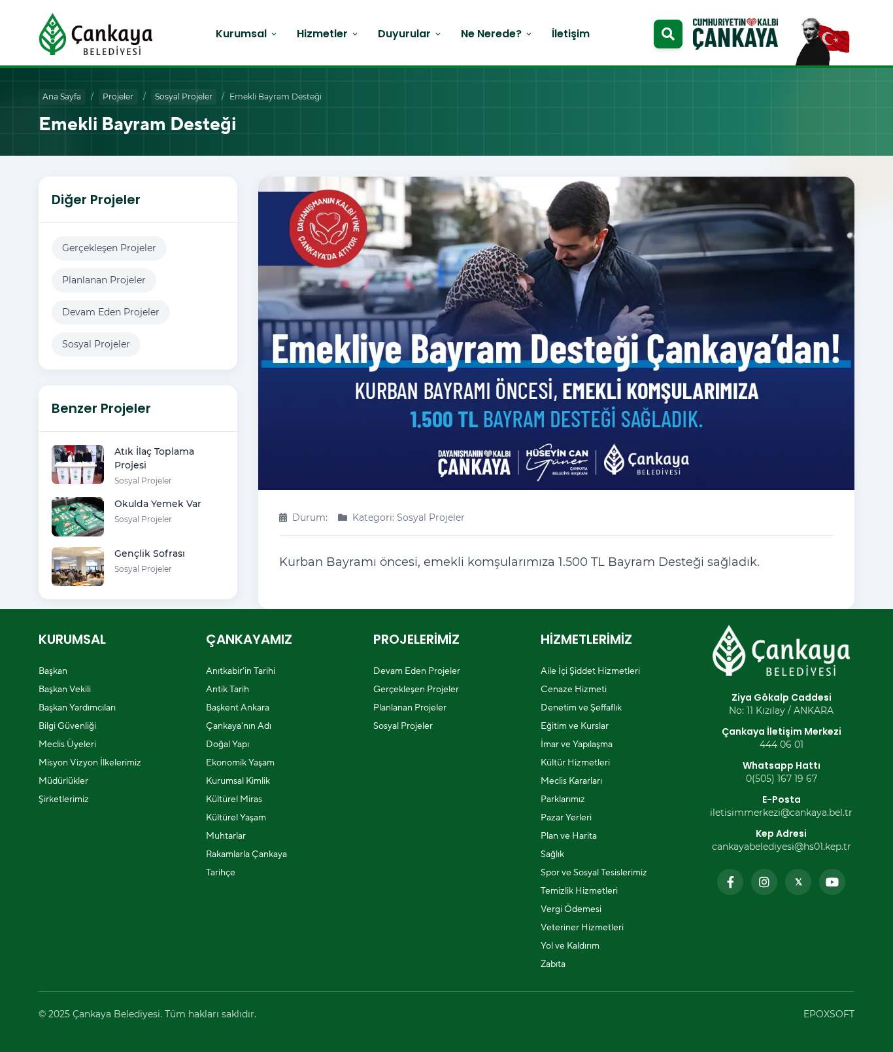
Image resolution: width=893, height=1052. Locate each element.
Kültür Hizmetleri (575, 762)
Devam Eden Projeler (111, 312)
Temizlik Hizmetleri (579, 890)
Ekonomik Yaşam (240, 762)
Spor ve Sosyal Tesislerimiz (594, 872)
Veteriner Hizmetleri (582, 927)
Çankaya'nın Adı (238, 725)
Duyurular (410, 33)
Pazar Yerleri (566, 817)
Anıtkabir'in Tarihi (240, 670)
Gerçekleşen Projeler (109, 248)
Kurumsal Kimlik (238, 780)
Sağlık (552, 854)
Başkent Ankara (237, 707)
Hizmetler (328, 33)
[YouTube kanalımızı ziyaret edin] (832, 882)
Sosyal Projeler (183, 96)
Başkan (53, 670)
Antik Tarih (227, 689)
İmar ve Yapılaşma (577, 744)
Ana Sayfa (61, 96)
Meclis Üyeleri (67, 744)
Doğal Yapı (227, 744)
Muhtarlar (226, 835)
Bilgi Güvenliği (67, 725)
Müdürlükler (63, 780)
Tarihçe (220, 872)
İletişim (571, 33)
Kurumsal (247, 33)
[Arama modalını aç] (668, 34)
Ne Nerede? (497, 33)
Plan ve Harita (569, 835)
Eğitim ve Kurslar (575, 725)
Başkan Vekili (65, 689)
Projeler (118, 96)
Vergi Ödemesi (571, 908)
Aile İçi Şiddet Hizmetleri (590, 670)
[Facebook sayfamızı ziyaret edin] (730, 882)
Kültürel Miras (234, 799)
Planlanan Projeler (104, 280)
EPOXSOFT (828, 1014)
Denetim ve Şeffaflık (581, 707)
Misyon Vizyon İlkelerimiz (90, 762)
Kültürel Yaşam (236, 817)
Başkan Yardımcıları (77, 707)
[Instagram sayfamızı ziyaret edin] (764, 882)
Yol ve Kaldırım (570, 945)
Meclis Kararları (571, 780)
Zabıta (553, 963)
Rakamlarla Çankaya (246, 854)
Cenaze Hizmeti (574, 689)
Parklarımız (563, 799)
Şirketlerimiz (64, 799)
